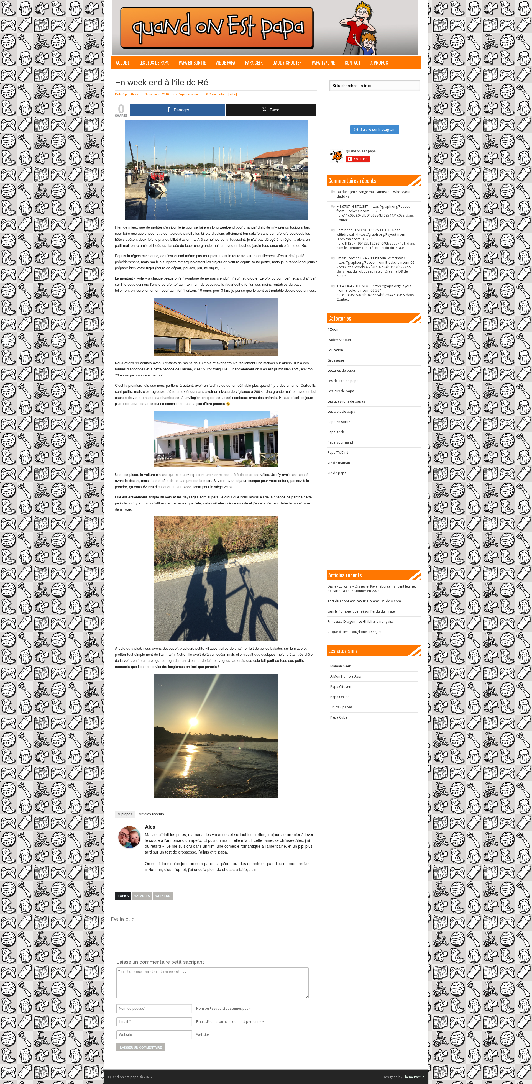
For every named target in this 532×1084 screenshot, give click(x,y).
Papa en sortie (192, 62)
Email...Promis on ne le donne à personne (228, 1021)
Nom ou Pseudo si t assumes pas (222, 1008)
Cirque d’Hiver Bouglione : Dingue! (354, 631)
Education (335, 350)
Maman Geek (340, 666)
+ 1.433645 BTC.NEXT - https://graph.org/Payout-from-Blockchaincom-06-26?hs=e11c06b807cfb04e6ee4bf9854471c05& (375, 290)
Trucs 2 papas (341, 707)
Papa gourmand (340, 442)
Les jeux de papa (154, 62)
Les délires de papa (343, 380)
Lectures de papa (341, 370)
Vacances (142, 896)
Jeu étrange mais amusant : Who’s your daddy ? (374, 194)
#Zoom (333, 329)
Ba (339, 191)
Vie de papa (225, 62)
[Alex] (129, 837)
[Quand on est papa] (265, 27)
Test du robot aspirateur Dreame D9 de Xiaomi (372, 273)
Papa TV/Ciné (323, 62)
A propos (379, 62)
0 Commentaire (216, 94)
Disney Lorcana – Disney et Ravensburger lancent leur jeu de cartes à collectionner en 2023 (372, 588)
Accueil (122, 62)
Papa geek (254, 62)
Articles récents (151, 814)
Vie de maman (339, 462)
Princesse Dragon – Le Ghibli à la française (361, 621)
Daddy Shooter (287, 62)
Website (202, 1034)
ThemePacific (413, 1077)
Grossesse (336, 360)
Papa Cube (338, 717)
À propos (125, 814)
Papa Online (339, 697)
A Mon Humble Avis (345, 676)
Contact (352, 62)
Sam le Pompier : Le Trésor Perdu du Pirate (370, 247)
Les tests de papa (341, 411)
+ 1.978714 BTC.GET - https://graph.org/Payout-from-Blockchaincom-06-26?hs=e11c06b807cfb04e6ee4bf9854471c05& (374, 211)
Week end (162, 896)
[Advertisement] (212, 935)
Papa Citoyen (340, 686)
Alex (133, 94)
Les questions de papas (346, 401)
